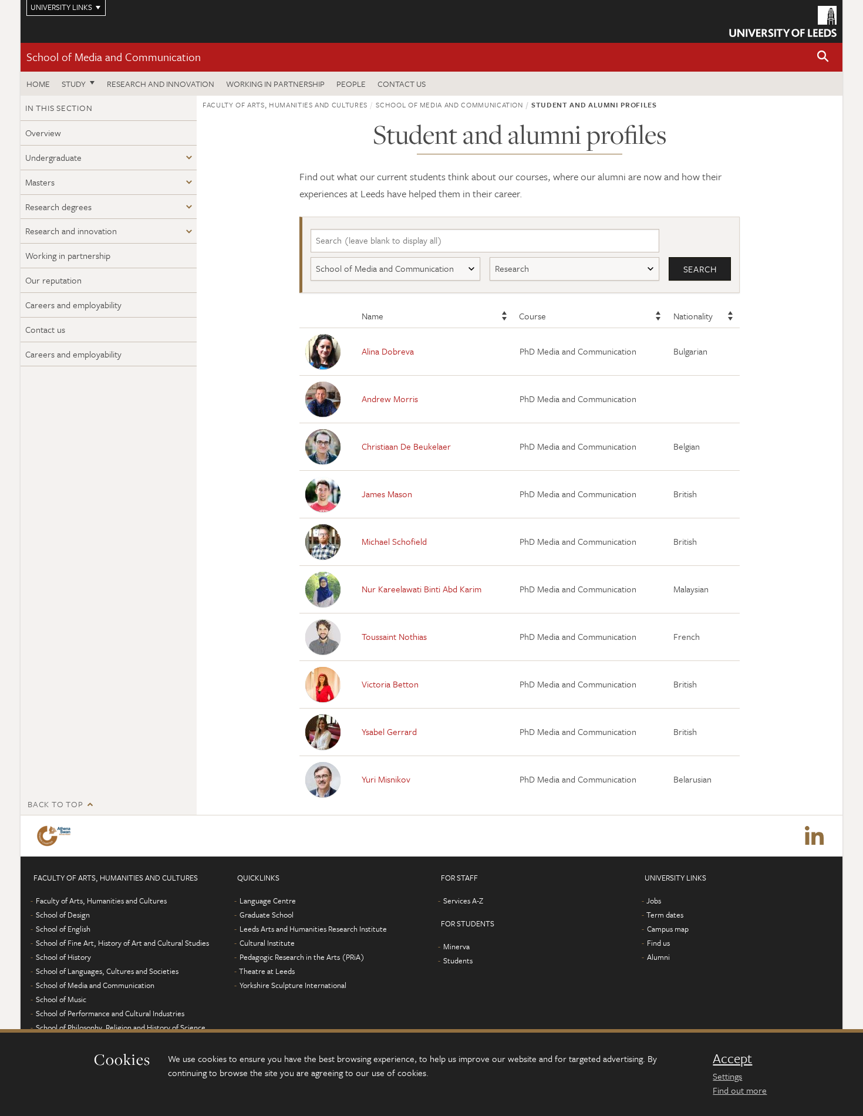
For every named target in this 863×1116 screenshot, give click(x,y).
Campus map (668, 929)
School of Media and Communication (113, 57)
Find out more (740, 1090)
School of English (63, 929)
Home (38, 83)
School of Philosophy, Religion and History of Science (120, 1027)
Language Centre (268, 900)
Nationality (693, 315)
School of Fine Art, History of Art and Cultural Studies (122, 943)
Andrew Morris (390, 398)
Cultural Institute (267, 943)
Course (532, 315)
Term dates (664, 915)
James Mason (387, 493)
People (351, 83)
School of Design (63, 915)
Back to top (55, 804)
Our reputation (53, 280)
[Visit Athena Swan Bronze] (56, 836)
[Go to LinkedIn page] (814, 836)
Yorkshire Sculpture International (293, 985)
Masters (40, 182)
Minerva (456, 946)
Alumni (658, 957)
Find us (658, 943)
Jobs (653, 900)
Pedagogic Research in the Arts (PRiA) (302, 957)
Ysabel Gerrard (389, 731)
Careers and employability (73, 304)
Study (74, 83)
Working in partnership (275, 83)
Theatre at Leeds (267, 971)
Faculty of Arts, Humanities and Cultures (285, 104)
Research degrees (58, 206)
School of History (63, 957)
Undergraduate (53, 157)
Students (458, 960)
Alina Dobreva (388, 351)
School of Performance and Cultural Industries (110, 1013)
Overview (43, 132)
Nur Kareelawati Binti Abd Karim (421, 588)
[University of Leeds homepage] (783, 21)
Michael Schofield (394, 541)
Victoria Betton (390, 683)
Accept (732, 1058)
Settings (727, 1076)
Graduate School (267, 915)
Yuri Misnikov (386, 779)
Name (372, 315)
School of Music (61, 999)
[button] (823, 57)
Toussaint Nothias (394, 636)
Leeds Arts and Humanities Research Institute (313, 929)
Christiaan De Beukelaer (406, 446)
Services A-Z (463, 900)
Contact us (401, 83)
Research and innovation (160, 83)
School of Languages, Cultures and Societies (107, 971)
